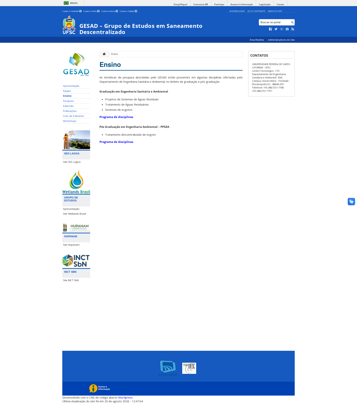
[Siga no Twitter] (276, 29)
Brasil (74, 3)
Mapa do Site (275, 11)
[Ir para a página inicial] (103, 54)
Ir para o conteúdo (71, 11)
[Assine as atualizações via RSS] (292, 29)
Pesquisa (68, 101)
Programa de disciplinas (116, 117)
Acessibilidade (237, 11)
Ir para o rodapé (128, 11)
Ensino (67, 96)
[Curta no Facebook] (270, 29)
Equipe (67, 91)
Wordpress (125, 397)
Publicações (70, 111)
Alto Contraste (256, 11)
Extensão (68, 106)
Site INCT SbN (71, 280)
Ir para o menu (91, 11)
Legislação (265, 4)
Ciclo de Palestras (73, 116)
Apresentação (71, 86)
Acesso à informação (241, 4)
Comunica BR (200, 4)
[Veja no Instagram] (287, 29)
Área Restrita (257, 39)
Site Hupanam (71, 244)
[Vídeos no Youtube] (281, 29)
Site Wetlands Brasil (74, 213)
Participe (219, 4)
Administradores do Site (281, 39)
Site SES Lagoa (72, 162)
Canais (280, 4)
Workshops (69, 121)
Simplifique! (180, 4)
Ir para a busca (109, 11)
